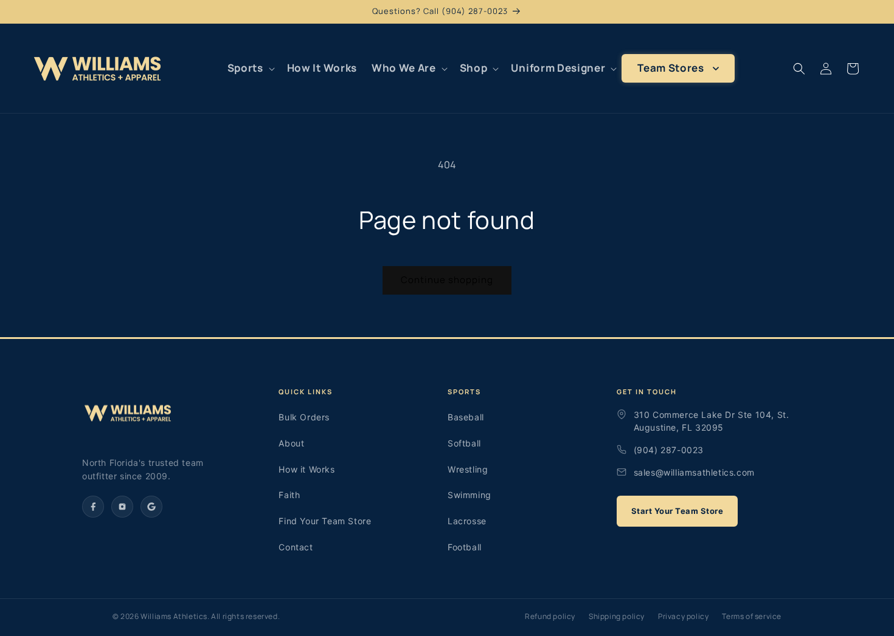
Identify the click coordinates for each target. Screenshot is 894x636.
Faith (289, 495)
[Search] (799, 68)
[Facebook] (93, 507)
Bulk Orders (304, 417)
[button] (250, 68)
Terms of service (751, 616)
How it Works (306, 469)
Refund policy (550, 616)
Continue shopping (447, 279)
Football (465, 547)
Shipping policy (617, 616)
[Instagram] (122, 507)
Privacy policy (683, 616)
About (291, 443)
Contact (296, 547)
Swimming (469, 495)
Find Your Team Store (325, 521)
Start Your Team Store (677, 511)
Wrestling (468, 469)
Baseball (466, 417)
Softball (464, 443)
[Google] (151, 507)
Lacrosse (467, 521)
